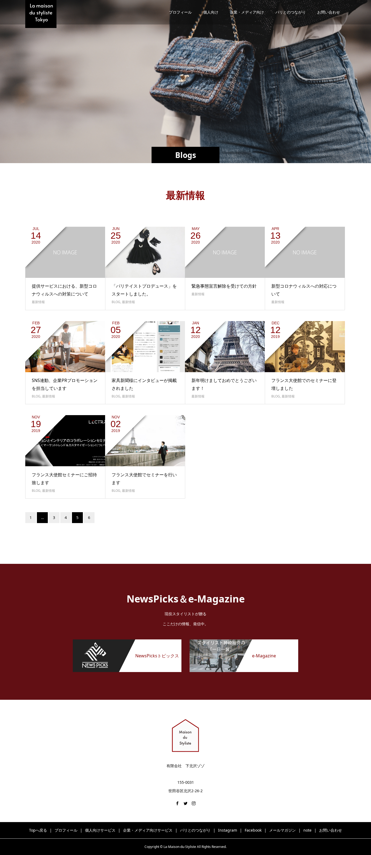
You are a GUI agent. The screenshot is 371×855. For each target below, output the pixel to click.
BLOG (116, 302)
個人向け (210, 12)
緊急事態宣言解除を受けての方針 (224, 286)
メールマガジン (282, 830)
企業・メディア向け (247, 12)
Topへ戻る (38, 830)
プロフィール (180, 12)
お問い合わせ (328, 12)
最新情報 (38, 302)
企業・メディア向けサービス (147, 830)
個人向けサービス (100, 830)
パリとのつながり (290, 12)
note (307, 830)
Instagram (227, 830)
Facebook (253, 830)
